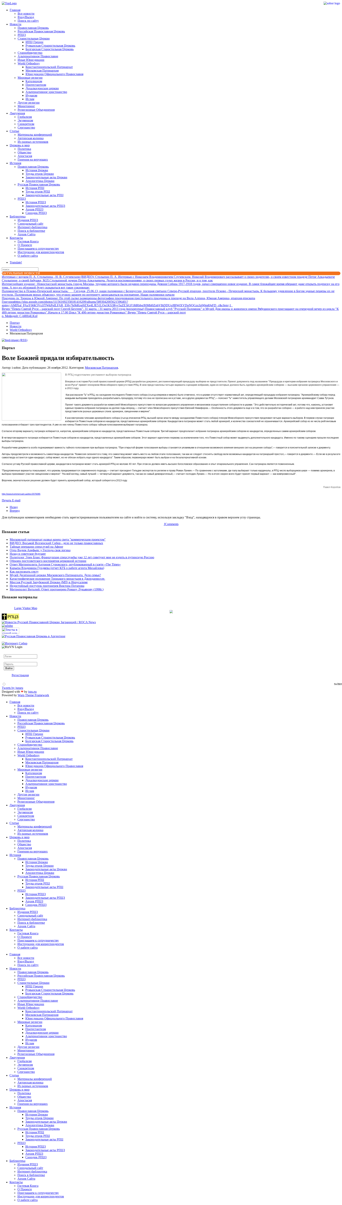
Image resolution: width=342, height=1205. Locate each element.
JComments (171, 524)
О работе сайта (28, 255)
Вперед (15, 510)
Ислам (30, 99)
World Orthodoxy (29, 63)
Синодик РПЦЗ (36, 213)
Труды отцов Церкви (40, 173)
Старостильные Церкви (34, 38)
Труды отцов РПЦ (38, 191)
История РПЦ (35, 188)
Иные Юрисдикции (31, 60)
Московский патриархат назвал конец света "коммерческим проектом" (58, 539)
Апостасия (25, 156)
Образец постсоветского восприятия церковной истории (48, 561)
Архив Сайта (26, 234)
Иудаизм (31, 95)
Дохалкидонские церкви (42, 88)
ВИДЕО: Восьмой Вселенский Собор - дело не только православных (56, 543)
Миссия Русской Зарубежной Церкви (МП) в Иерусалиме (49, 582)
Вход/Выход (26, 17)
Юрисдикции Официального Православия (54, 74)
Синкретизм (26, 124)
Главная (15, 10)
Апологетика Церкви (40, 181)
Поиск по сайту (28, 20)
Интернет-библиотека (32, 227)
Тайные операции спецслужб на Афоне (36, 546)
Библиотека (18, 216)
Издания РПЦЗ (28, 220)
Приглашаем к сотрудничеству (38, 248)
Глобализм (25, 116)
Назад (14, 507)
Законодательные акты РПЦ (45, 195)
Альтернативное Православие (38, 56)
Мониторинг (26, 106)
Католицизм (34, 81)
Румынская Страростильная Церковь (50, 45)
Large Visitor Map (25, 608)
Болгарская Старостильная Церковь (50, 49)
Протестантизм (36, 84)
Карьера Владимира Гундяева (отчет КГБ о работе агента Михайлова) (57, 568)
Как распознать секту (24, 571)
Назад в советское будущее (28, 553)
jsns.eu (32, 691)
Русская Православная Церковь (39, 184)
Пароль (9, 660)
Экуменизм (25, 120)
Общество (24, 152)
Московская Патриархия (42, 70)
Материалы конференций (35, 134)
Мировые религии (30, 77)
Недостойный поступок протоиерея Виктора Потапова (47, 585)
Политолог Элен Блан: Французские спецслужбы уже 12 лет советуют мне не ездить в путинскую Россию (82, 557)
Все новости (26, 13)
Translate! (16, 262)
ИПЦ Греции (34, 42)
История (15, 163)
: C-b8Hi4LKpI (19, 316)
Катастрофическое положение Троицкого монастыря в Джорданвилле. (57, 578)
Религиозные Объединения (36, 109)
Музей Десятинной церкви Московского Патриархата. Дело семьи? (55, 575)
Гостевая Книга (28, 241)
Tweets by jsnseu (12, 688)
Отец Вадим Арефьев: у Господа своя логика (40, 550)
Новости (15, 24)
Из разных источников (33, 141)
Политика (24, 149)
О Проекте (25, 245)
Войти (8, 668)
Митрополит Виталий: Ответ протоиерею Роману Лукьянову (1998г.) (57, 589)
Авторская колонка (31, 138)
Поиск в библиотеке (31, 230)
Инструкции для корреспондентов (41, 252)
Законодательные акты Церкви (46, 177)
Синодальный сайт (30, 223)
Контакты (16, 238)
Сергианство (26, 127)
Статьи (14, 131)
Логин (8, 652)
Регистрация (20, 675)
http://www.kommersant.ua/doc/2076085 (21, 494)
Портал (15, 322)
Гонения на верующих (33, 159)
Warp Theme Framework (33, 695)
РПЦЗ (22, 35)
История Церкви (37, 170)
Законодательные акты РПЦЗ (45, 205)
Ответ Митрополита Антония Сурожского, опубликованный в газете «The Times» (65, 564)
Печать (7, 500)
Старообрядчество (30, 52)
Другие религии (29, 102)
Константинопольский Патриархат (49, 67)
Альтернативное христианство (46, 92)
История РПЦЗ (36, 202)
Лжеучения (17, 113)
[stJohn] (7, 625)
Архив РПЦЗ (34, 209)
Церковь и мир (20, 145)
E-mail (16, 500)
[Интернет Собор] (14, 643)
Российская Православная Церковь (41, 31)
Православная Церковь (33, 27)
